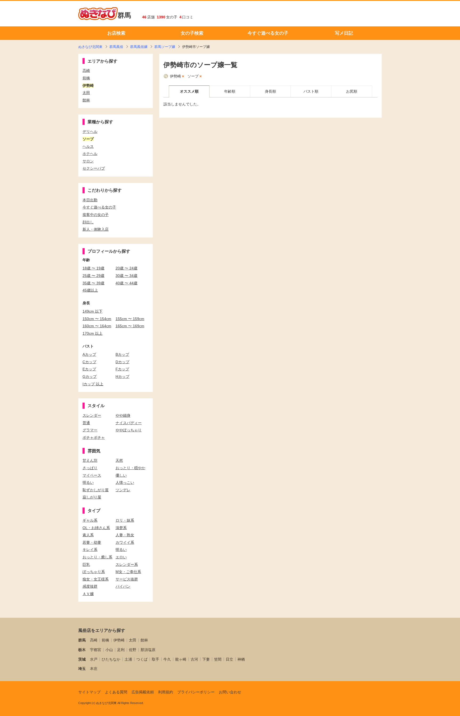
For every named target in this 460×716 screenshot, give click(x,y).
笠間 (217, 659)
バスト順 (310, 91)
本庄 (93, 668)
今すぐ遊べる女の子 (268, 33)
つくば (141, 659)
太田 (132, 640)
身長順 (270, 91)
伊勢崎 (175, 76)
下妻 (206, 659)
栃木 (82, 650)
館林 (144, 640)
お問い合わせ (230, 692)
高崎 (93, 640)
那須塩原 (148, 650)
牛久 (167, 659)
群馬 (124, 15)
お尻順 (351, 91)
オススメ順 (189, 91)
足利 (121, 650)
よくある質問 (116, 692)
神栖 (241, 659)
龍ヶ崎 (180, 659)
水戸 (93, 659)
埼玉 (82, 668)
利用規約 (165, 692)
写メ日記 (344, 33)
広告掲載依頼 (143, 692)
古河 (194, 659)
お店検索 (116, 33)
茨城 (82, 659)
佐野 (132, 650)
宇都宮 (95, 650)
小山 (109, 650)
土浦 (128, 659)
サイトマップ (89, 692)
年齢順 (229, 91)
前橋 (105, 640)
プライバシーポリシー (196, 692)
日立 (229, 659)
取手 (155, 659)
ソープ (193, 76)
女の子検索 (192, 33)
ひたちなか (111, 659)
